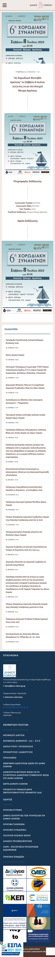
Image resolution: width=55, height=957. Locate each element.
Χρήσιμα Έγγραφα (12, 810)
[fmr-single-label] (14, 872)
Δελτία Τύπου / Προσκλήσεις (18, 747)
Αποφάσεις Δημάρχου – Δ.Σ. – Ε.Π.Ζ (21, 741)
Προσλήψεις (9, 758)
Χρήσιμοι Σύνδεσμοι (14, 830)
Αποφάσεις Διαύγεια (13, 735)
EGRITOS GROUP (26, 952)
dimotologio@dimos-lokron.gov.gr (15, 707)
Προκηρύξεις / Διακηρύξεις (18, 752)
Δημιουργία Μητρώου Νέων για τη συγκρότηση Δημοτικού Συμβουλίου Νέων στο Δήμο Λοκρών (26, 775)
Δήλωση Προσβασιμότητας (17, 841)
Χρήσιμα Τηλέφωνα (14, 824)
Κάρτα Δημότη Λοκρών (15, 784)
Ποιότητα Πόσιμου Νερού (17, 836)
